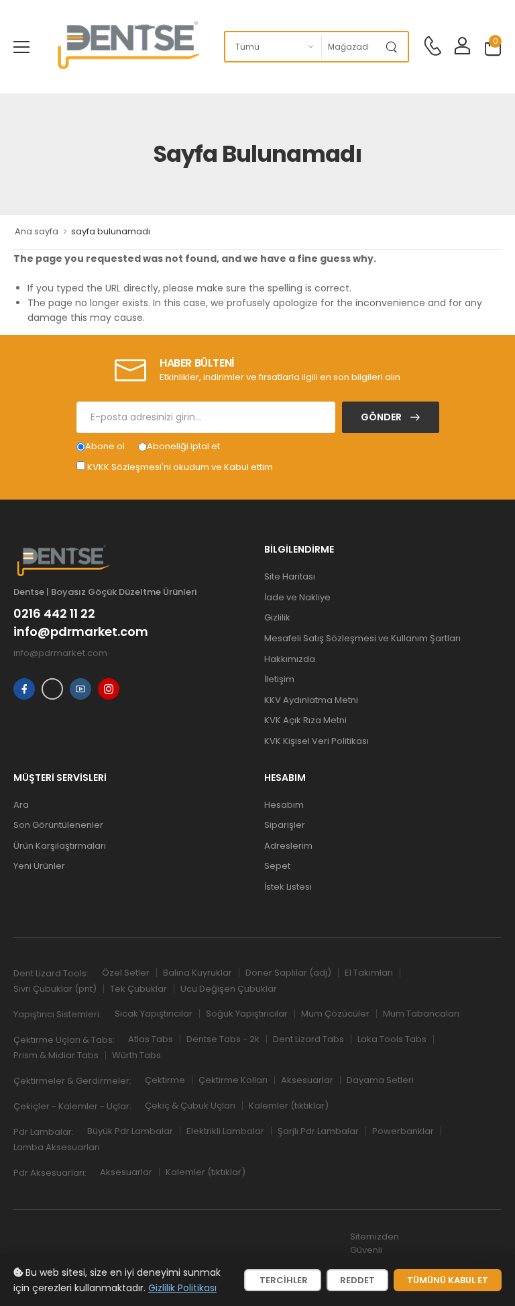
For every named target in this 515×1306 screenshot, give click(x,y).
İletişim (279, 679)
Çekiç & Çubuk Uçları (190, 1105)
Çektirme (165, 1080)
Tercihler (283, 1280)
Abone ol (105, 446)
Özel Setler (126, 972)
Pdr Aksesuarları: (50, 1172)
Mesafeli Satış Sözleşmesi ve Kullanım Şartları (362, 638)
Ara (21, 804)
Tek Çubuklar (138, 988)
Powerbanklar (403, 1131)
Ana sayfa (36, 231)
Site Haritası (289, 576)
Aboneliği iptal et (183, 446)
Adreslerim (288, 845)
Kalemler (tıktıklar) (289, 1105)
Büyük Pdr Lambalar (130, 1131)
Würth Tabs (136, 1055)
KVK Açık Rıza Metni (305, 720)
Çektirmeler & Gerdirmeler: (72, 1080)
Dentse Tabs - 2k (223, 1039)
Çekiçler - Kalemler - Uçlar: (72, 1106)
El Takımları (369, 972)
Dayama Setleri (380, 1080)
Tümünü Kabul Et (447, 1280)
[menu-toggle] (21, 47)
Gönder (382, 417)
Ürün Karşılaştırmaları (59, 845)
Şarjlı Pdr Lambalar (318, 1131)
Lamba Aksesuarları (56, 1147)
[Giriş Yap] (462, 46)
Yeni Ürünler (39, 865)
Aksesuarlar (307, 1080)
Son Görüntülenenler (58, 825)
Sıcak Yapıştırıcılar (153, 1013)
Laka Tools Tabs (391, 1039)
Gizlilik (277, 617)
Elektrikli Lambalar (225, 1131)
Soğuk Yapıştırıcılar (247, 1013)
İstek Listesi (288, 886)
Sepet (277, 865)
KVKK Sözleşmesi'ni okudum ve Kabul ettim (180, 467)
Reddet (357, 1280)
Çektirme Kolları (233, 1080)
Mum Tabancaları (421, 1013)
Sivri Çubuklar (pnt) (55, 988)
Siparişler (284, 825)
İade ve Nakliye (297, 597)
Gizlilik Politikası (182, 1288)
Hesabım (284, 804)
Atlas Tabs (150, 1039)
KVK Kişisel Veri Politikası (316, 741)
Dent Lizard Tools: (51, 973)
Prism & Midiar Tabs (56, 1055)
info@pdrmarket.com (80, 632)
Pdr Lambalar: (43, 1131)
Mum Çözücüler (335, 1013)
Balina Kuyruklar (197, 972)
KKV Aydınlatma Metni (311, 700)
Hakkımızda (289, 659)
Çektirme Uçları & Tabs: (64, 1039)
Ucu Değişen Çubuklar (228, 988)
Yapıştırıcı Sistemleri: (57, 1014)
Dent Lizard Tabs (308, 1039)
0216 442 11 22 (54, 614)
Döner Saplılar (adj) (288, 972)
